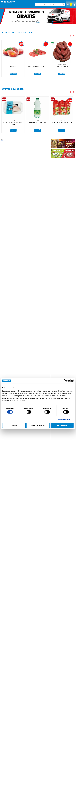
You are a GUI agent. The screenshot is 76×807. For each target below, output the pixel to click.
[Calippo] (63, 153)
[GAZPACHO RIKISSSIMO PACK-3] (61, 108)
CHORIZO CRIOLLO (62, 66)
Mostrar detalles (64, 419)
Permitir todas (62, 425)
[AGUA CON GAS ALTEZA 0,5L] (37, 108)
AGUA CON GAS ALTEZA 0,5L (37, 122)
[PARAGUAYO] (13, 51)
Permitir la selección (38, 425)
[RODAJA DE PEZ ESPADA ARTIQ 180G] (13, 108)
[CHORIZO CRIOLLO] (61, 51)
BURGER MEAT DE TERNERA (37, 66)
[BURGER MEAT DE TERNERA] (37, 51)
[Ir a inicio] (10, 1)
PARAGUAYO (13, 66)
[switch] (28, 412)
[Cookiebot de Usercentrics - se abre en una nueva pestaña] (65, 380)
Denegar (14, 425)
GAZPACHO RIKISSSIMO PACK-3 (62, 122)
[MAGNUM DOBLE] (63, 143)
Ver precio (13, 74)
